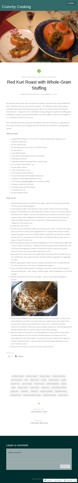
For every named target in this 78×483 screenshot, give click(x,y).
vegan (13, 387)
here (30, 125)
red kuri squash (53, 380)
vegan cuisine (34, 387)
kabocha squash (16, 380)
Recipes (44, 77)
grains (24, 77)
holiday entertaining (59, 376)
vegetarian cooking (46, 391)
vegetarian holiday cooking (31, 395)
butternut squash (31, 376)
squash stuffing (27, 384)
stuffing (63, 384)
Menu (72, 3)
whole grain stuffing (49, 395)
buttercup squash (17, 376)
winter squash (62, 395)
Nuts (39, 77)
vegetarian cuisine (60, 391)
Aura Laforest (33, 94)
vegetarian (34, 391)
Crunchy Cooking (16, 7)
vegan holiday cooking (59, 387)
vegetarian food (16, 395)
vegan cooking (22, 387)
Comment (65, 466)
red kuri (43, 380)
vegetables (52, 77)
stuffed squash (39, 384)
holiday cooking (45, 376)
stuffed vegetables (52, 384)
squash (63, 380)
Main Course (32, 77)
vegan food (45, 387)
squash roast (15, 384)
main (26, 380)
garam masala (27, 181)
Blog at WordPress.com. (39, 479)
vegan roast (14, 391)
